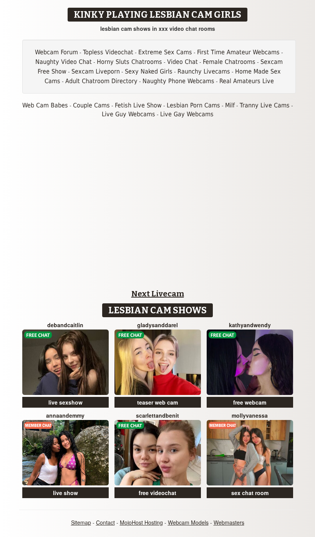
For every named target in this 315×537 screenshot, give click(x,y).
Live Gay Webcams (187, 114)
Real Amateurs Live (246, 81)
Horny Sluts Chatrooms (129, 61)
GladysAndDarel (157, 325)
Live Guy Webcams (128, 114)
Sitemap (81, 522)
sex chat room (250, 493)
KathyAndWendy (250, 325)
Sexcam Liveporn (95, 71)
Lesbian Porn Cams (193, 105)
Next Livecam (157, 293)
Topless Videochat (108, 52)
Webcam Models (188, 522)
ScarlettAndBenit (157, 415)
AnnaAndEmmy (65, 415)
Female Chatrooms (229, 61)
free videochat (157, 493)
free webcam (249, 402)
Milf (230, 105)
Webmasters (229, 522)
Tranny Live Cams (265, 105)
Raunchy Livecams (203, 71)
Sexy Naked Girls (148, 71)
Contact (105, 522)
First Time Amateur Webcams (238, 52)
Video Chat (182, 61)
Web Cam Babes (45, 105)
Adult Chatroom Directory (101, 81)
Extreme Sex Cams (165, 52)
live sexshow (65, 402)
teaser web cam (157, 402)
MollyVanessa (250, 415)
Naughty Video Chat (63, 61)
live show (65, 493)
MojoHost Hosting (141, 522)
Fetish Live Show (138, 105)
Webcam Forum (56, 52)
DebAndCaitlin (65, 325)
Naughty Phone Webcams (178, 81)
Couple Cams (91, 105)
